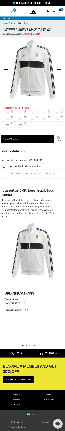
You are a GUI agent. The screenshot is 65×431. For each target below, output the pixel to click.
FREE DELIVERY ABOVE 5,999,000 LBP (32, 3)
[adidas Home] (33, 11)
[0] (12, 11)
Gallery (15, 174)
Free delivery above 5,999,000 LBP (24, 160)
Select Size (10, 139)
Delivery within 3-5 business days (23, 166)
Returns (49, 395)
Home (6, 23)
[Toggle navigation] (6, 11)
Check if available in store (13, 151)
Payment (16, 400)
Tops (26, 23)
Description (33, 174)
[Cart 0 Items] (60, 11)
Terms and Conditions (17, 427)
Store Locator (16, 405)
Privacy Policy (47, 422)
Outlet (13, 23)
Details (50, 174)
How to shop (49, 400)
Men (20, 23)
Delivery (16, 395)
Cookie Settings (17, 422)
